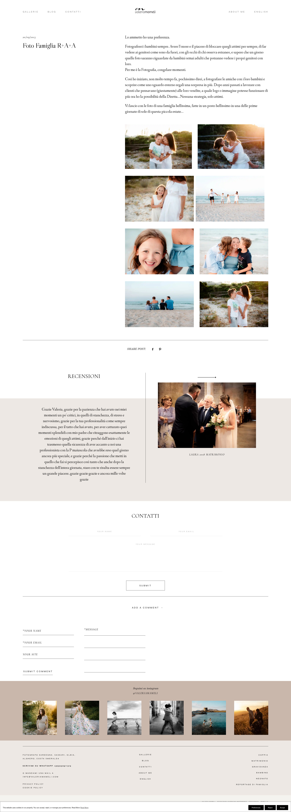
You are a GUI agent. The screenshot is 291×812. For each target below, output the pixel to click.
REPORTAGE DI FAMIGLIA (252, 784)
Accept (282, 807)
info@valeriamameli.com (41, 777)
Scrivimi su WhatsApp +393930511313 (47, 766)
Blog (52, 11)
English (261, 11)
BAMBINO (262, 773)
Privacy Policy (33, 784)
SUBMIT (145, 585)
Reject (270, 807)
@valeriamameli (145, 693)
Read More (76, 807)
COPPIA (263, 755)
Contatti (73, 11)
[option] (145, 428)
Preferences (256, 807)
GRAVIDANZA (260, 767)
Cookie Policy (33, 788)
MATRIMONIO (260, 761)
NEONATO (262, 778)
